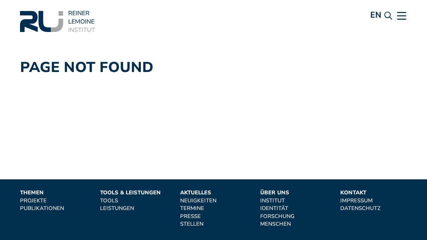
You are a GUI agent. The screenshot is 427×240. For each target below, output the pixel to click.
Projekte (33, 201)
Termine (192, 209)
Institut (272, 201)
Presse (190, 217)
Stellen (191, 224)
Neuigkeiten (198, 201)
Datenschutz (360, 209)
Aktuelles (195, 193)
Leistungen (117, 209)
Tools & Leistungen (130, 193)
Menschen (275, 224)
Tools (109, 201)
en (375, 15)
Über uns (274, 193)
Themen (32, 193)
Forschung (277, 217)
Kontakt (353, 193)
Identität (274, 209)
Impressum (356, 201)
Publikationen (42, 209)
